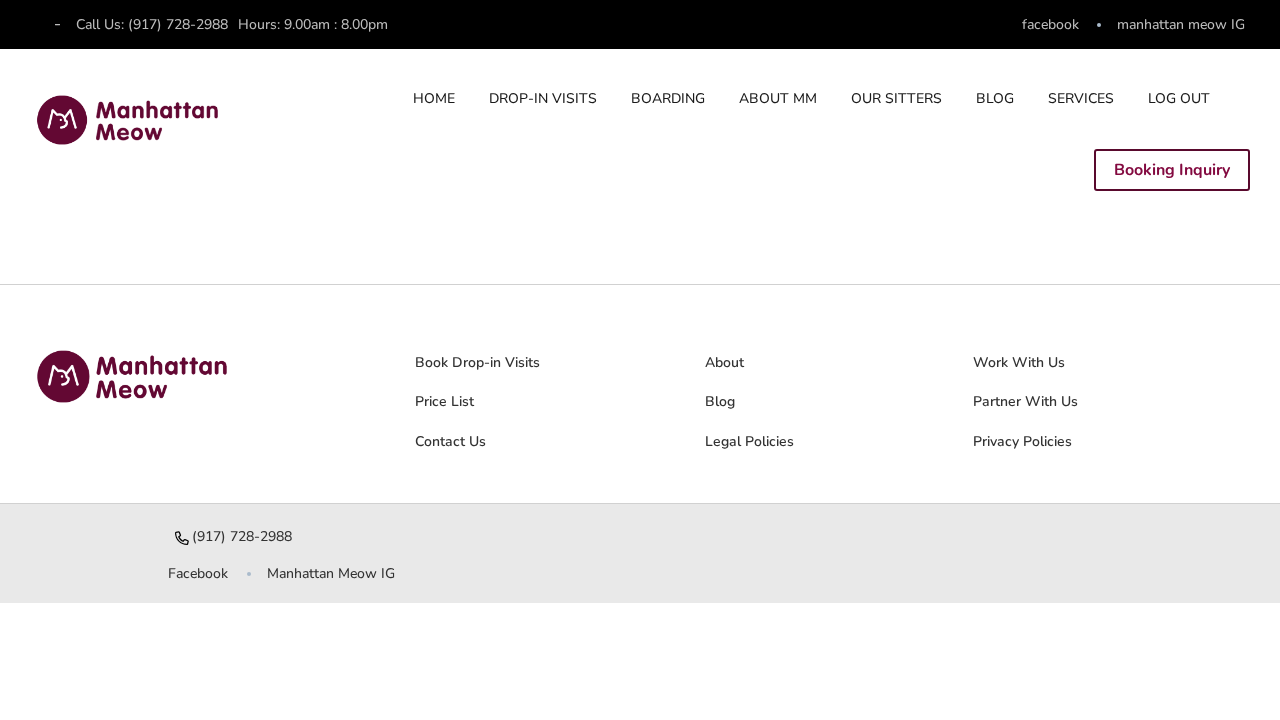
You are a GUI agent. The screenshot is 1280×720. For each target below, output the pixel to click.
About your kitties (445, 615)
